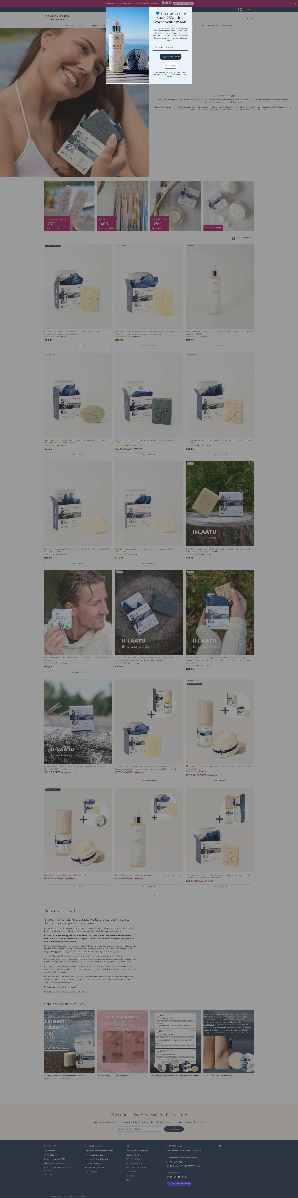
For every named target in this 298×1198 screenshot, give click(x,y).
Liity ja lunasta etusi (170, 57)
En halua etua (170, 66)
